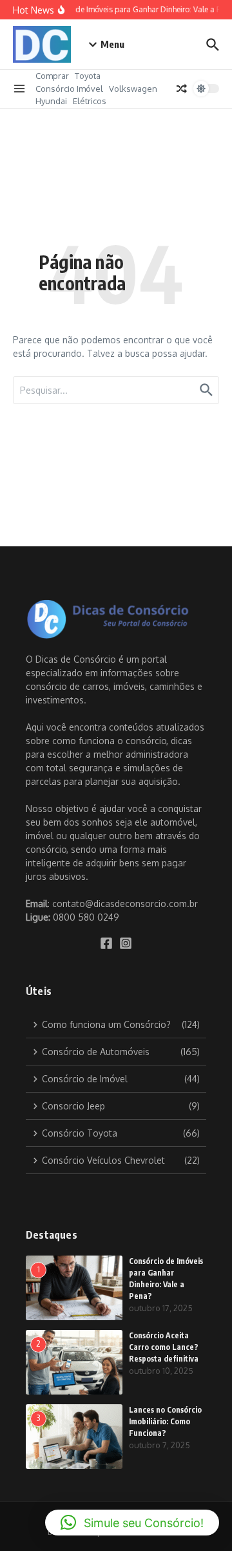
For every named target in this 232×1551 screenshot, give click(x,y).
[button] (132, 1522)
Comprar (52, 75)
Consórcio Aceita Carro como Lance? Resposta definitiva (163, 1347)
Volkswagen (133, 88)
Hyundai (51, 101)
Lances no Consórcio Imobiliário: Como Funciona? (165, 1421)
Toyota (88, 75)
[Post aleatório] (182, 88)
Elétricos (89, 101)
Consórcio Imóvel (69, 88)
